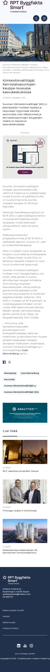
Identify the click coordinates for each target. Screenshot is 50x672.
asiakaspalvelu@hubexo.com (17, 594)
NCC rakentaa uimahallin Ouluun (21, 471)
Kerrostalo (9, 379)
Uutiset (6, 616)
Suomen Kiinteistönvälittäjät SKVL (21, 392)
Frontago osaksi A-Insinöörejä (20, 510)
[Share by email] (30, 362)
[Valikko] (44, 18)
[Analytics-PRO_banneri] (25, 422)
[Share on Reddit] (14, 362)
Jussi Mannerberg (30, 373)
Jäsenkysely (10, 373)
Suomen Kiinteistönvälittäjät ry (20, 386)
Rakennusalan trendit (13, 610)
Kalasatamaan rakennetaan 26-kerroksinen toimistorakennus (20, 551)
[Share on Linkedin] (25, 362)
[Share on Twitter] (9, 362)
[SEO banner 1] (25, 177)
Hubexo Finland (10, 628)
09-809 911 (8, 597)
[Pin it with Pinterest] (19, 362)
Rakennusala (9, 622)
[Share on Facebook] (4, 362)
